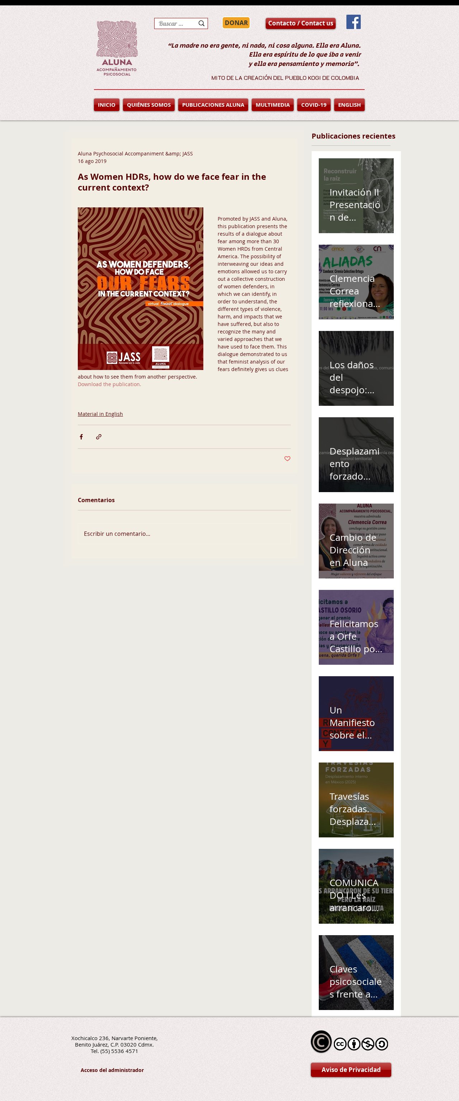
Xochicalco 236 (90, 1038)
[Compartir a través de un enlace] (98, 436)
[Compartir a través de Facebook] (81, 436)
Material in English (100, 413)
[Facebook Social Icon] (353, 22)
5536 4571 (124, 1050)
